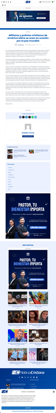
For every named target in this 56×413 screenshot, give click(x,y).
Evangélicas (10, 186)
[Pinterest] (34, 377)
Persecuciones (11, 170)
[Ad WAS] (28, 21)
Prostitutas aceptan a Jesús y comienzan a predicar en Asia (41, 150)
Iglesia (28, 31)
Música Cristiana (11, 177)
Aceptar (28, 408)
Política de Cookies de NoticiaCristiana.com (22, 411)
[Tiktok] (10, 2)
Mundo (9, 184)
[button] (54, 391)
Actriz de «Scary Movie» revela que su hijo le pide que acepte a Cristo (20, 151)
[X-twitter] (6, 2)
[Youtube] (4, 2)
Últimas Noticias (12, 147)
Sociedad (10, 167)
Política (9, 181)
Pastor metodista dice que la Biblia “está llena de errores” (38, 344)
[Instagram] (8, 2)
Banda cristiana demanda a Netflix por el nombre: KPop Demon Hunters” (38, 363)
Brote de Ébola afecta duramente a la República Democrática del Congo (17, 363)
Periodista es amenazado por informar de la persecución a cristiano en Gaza (17, 344)
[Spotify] (36, 377)
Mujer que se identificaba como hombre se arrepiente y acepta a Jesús (38, 325)
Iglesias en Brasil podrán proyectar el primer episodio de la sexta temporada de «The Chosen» (20, 157)
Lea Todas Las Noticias (28, 136)
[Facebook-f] (1, 2)
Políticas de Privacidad (38, 411)
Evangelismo (10, 174)
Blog (9, 189)
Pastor (9, 179)
